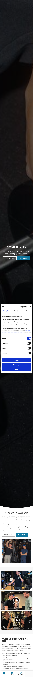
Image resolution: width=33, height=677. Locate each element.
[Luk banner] (30, 306)
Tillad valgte (16, 364)
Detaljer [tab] (16, 311)
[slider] (12, 608)
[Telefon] (20, 673)
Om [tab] (27, 311)
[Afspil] (2, 609)
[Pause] (2, 589)
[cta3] (12, 673)
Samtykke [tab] (6, 311)
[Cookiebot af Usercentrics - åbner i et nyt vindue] (20, 306)
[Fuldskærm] (31, 589)
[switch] (29, 343)
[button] (16, 600)
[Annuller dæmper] (28, 589)
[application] (16, 580)
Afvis (16, 369)
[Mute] (28, 609)
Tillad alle (16, 360)
